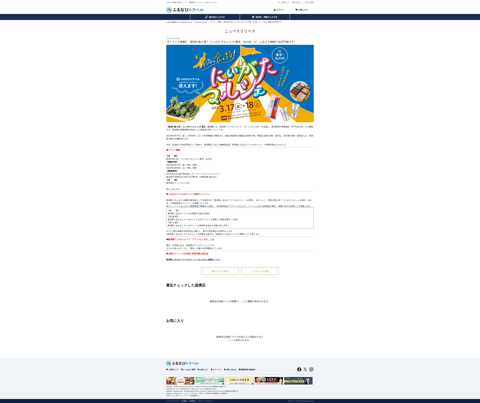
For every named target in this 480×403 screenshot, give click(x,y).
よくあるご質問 (308, 2)
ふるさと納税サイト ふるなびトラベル (179, 22)
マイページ (217, 369)
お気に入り (303, 9)
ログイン (280, 9)
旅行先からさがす (217, 17)
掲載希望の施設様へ (248, 369)
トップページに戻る (260, 271)
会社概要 (184, 401)
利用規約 (193, 401)
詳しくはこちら (173, 189)
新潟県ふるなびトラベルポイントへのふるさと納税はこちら (193, 259)
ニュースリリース (201, 22)
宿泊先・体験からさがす (267, 17)
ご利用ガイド (284, 2)
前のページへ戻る (220, 271)
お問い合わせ (296, 2)
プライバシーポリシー (205, 401)
